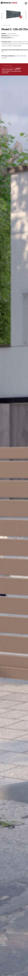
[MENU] (26, 3)
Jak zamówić (5, 72)
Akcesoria (16, 69)
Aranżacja (18, 68)
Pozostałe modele (16, 71)
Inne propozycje (6, 71)
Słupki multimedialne (7, 69)
